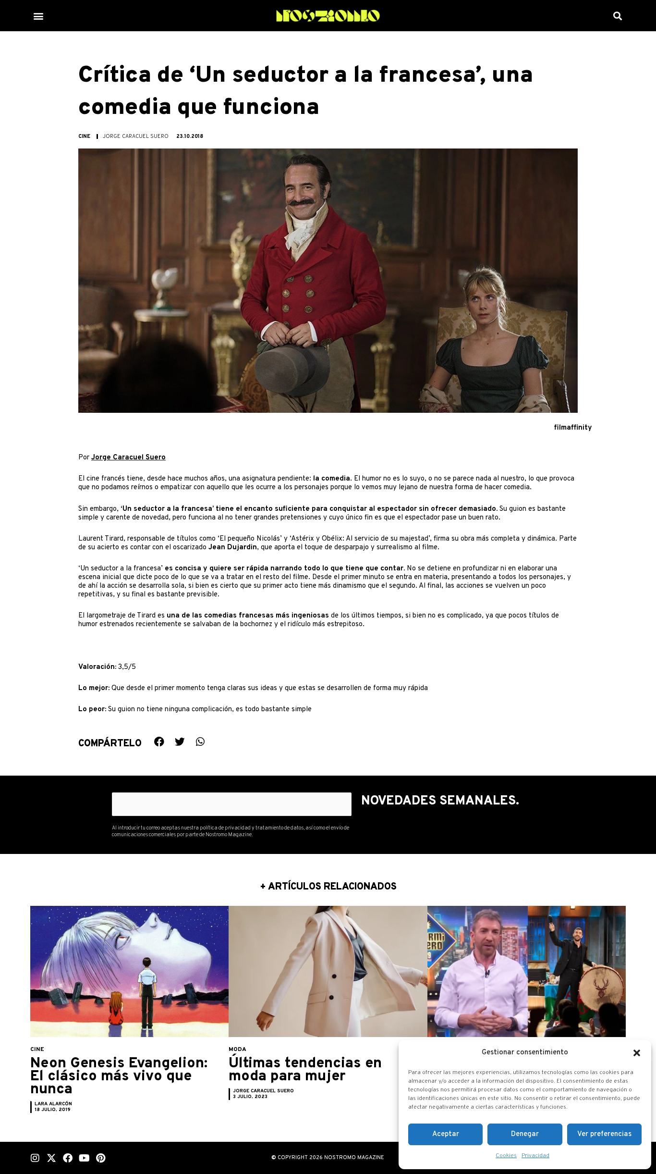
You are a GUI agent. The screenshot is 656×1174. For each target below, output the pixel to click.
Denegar (525, 1134)
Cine (84, 136)
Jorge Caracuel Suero (128, 457)
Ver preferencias (604, 1134)
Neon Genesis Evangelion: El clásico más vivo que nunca (118, 1077)
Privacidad (535, 1156)
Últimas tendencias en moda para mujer (305, 1070)
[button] (637, 1053)
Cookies (506, 1156)
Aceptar (445, 1134)
